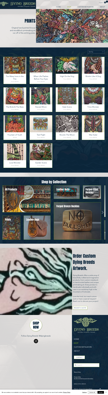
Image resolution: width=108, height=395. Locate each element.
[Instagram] (36, 341)
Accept (101, 392)
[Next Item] (103, 212)
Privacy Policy (66, 392)
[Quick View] (15, 65)
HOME (76, 339)
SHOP (76, 343)
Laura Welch (89, 389)
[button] (106, 2)
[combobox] (96, 51)
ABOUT (77, 351)
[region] (36, 325)
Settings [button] (84, 392)
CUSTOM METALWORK (83, 347)
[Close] (106, 392)
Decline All (92, 392)
